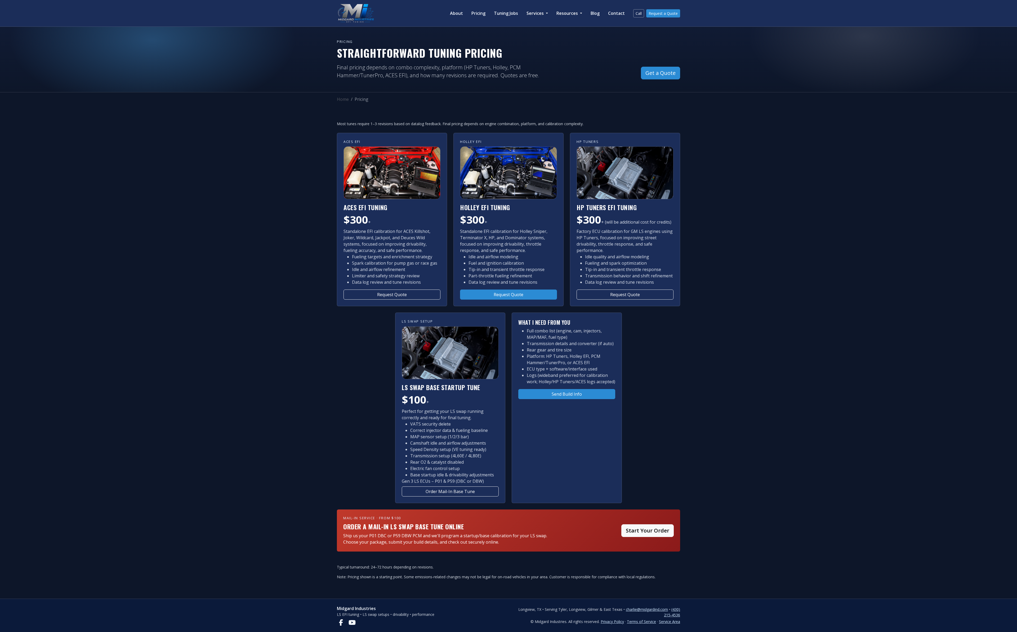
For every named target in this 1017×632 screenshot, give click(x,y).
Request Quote (392, 294)
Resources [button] (567, 13)
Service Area (669, 621)
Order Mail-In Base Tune (450, 491)
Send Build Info (567, 394)
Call (639, 13)
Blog (595, 13)
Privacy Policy (612, 621)
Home (343, 99)
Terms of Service (641, 621)
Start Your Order (647, 530)
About (456, 13)
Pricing (478, 13)
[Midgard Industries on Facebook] (341, 622)
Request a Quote (663, 13)
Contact (616, 13)
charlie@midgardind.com (647, 609)
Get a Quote (660, 72)
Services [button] (536, 13)
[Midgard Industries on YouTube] (352, 622)
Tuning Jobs (506, 13)
